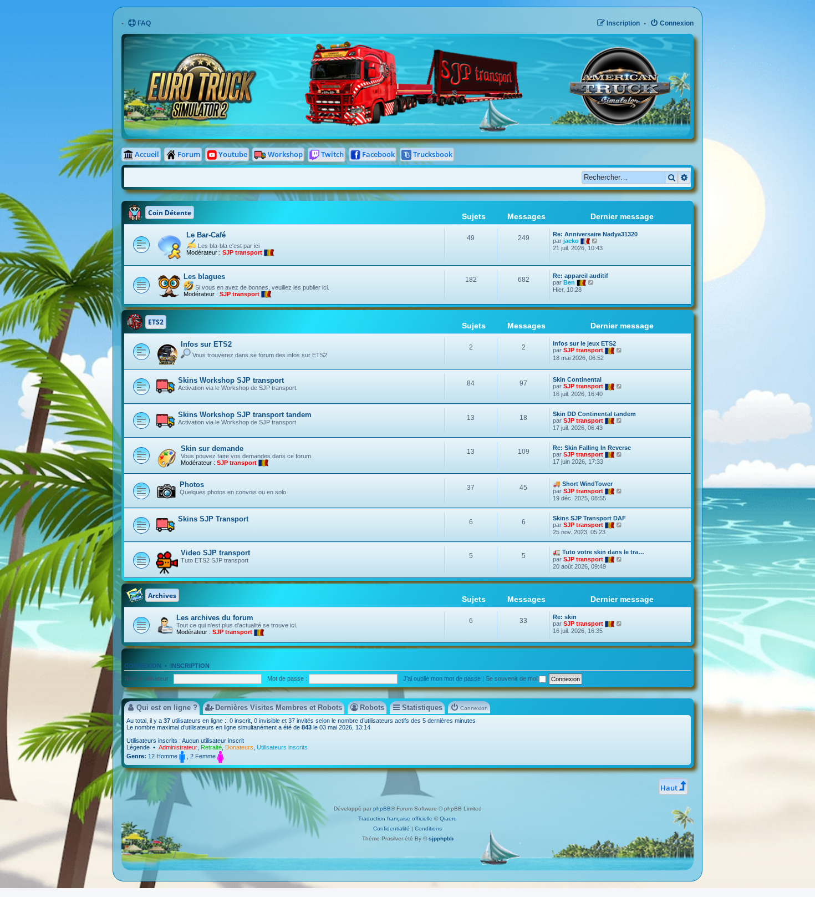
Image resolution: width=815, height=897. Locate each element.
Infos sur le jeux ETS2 (584, 343)
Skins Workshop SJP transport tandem (245, 415)
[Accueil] (306, 44)
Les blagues (204, 276)
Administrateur (178, 747)
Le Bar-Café (206, 235)
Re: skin (565, 617)
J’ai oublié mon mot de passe (442, 678)
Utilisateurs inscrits (282, 747)
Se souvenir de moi (512, 678)
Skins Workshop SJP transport (231, 380)
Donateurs (239, 747)
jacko (571, 240)
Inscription (190, 665)
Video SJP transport (215, 553)
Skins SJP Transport (213, 519)
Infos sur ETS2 (206, 344)
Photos (192, 484)
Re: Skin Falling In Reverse (592, 447)
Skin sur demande (212, 448)
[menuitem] (139, 23)
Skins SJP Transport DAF (589, 518)
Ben (569, 282)
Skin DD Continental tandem (594, 414)
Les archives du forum (214, 618)
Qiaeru (448, 818)
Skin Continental (577, 379)
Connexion (142, 665)
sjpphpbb (441, 838)
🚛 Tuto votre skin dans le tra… (598, 552)
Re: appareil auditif (580, 275)
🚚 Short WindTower (583, 483)
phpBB (382, 808)
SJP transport (242, 252)
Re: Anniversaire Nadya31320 (595, 234)
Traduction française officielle (395, 818)
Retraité (211, 747)
